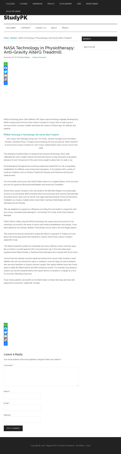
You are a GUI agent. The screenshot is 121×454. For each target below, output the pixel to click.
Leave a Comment (39, 57)
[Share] (41, 83)
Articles (14, 38)
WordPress (80, 446)
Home (6, 38)
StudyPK (15, 17)
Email (7, 403)
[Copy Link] (41, 79)
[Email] (41, 75)
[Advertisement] (41, 101)
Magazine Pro (51, 446)
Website (7, 415)
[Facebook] (41, 68)
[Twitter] (41, 72)
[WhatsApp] (41, 64)
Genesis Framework (67, 446)
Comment (8, 365)
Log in (88, 446)
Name (7, 391)
